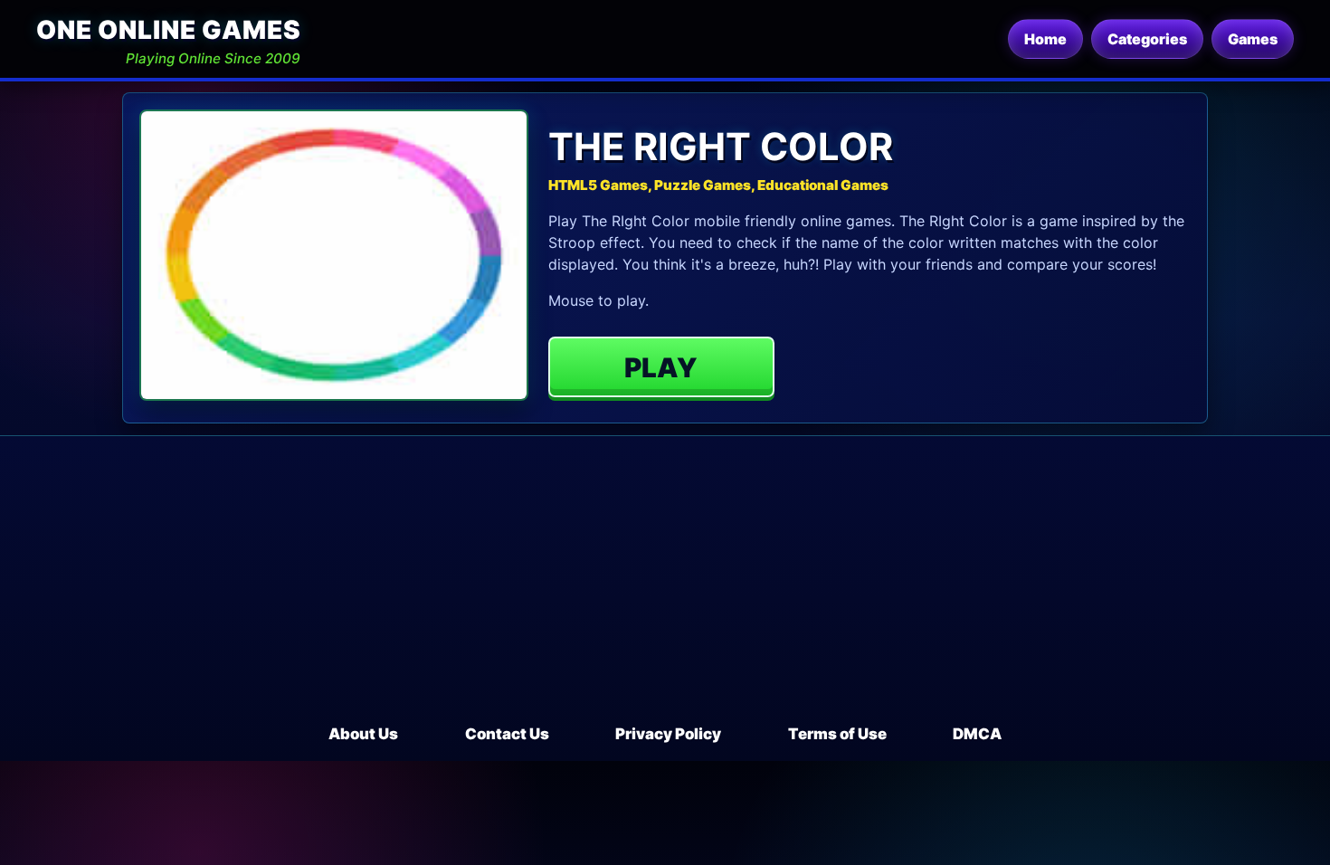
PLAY (661, 367)
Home (1045, 39)
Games (1253, 39)
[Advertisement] (665, 587)
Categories (1147, 39)
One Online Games (168, 29)
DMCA (977, 734)
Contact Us (507, 734)
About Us (363, 734)
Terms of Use (837, 734)
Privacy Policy (668, 734)
